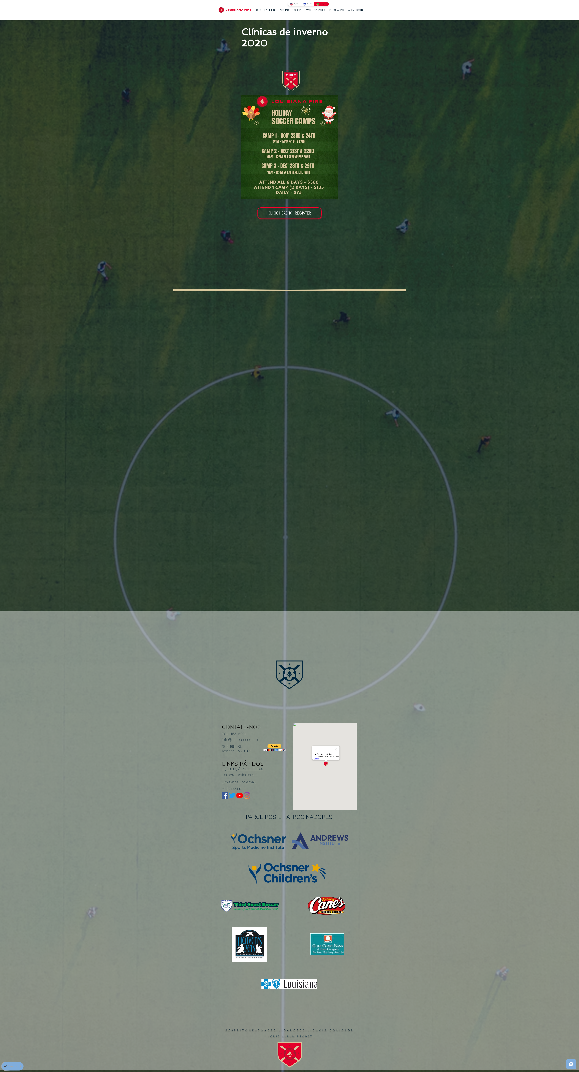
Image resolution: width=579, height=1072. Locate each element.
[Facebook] (225, 795)
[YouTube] (239, 795)
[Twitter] (232, 795)
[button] (336, 10)
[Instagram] (247, 795)
